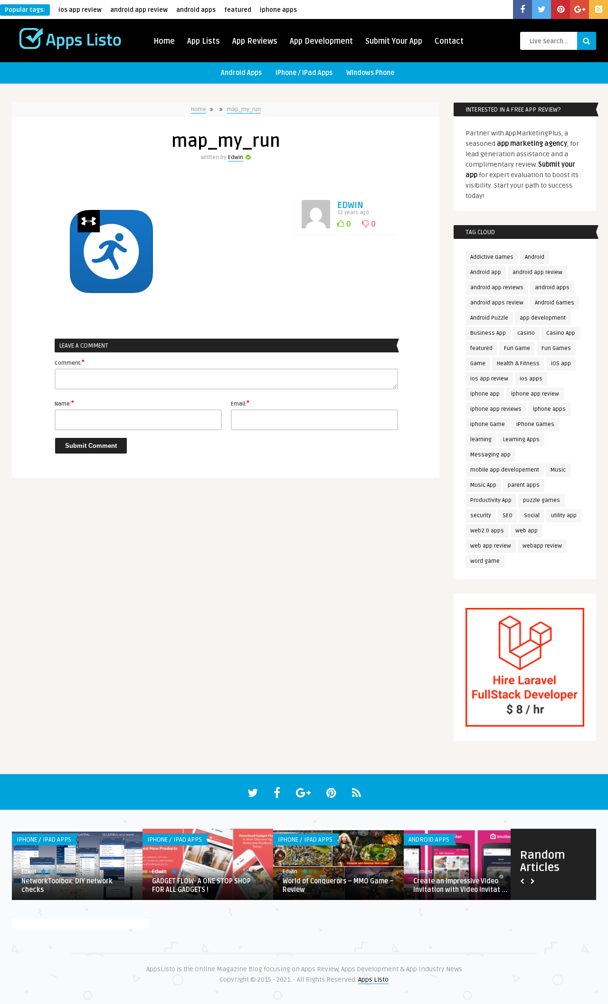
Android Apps (241, 73)
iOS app (561, 363)
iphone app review (535, 394)
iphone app (485, 394)
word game (485, 561)
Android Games (554, 302)
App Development (321, 41)
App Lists (203, 41)
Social (532, 515)
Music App (483, 485)
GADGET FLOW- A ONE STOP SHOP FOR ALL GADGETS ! (201, 885)
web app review (490, 545)
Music (558, 470)
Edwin (235, 157)
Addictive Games (491, 257)
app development (543, 318)
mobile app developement (504, 470)
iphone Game (487, 424)
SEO (508, 515)
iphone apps (278, 10)
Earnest (423, 872)
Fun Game (517, 348)
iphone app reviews (496, 409)
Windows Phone (370, 73)
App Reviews (254, 41)
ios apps (531, 378)
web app (526, 530)
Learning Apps (521, 439)
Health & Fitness (518, 363)
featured (237, 10)
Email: (240, 403)
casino (526, 333)
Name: (64, 403)
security (480, 515)
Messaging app (490, 454)
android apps (196, 10)
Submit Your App (393, 41)
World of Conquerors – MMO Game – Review (338, 885)
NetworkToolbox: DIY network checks (67, 885)
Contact (449, 41)
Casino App (560, 333)
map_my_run (244, 109)
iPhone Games (535, 424)
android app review (139, 10)
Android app (485, 272)
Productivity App (491, 500)
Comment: (70, 362)
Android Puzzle (489, 318)
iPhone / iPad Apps (304, 73)
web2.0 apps (487, 530)
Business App (488, 333)
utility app (564, 515)
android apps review (496, 302)
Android (534, 257)
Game (477, 363)
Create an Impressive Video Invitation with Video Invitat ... (460, 885)
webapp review (542, 545)
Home (164, 41)
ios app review (80, 10)
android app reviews (496, 287)
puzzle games (541, 500)
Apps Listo (373, 980)
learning (481, 439)
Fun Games (556, 348)
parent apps (524, 485)
